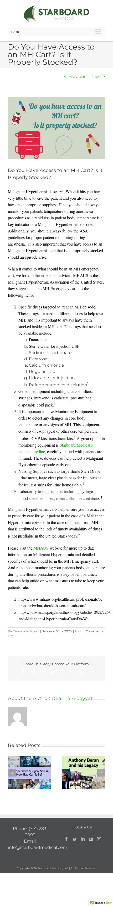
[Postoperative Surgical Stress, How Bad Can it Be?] (29, 772)
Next (96, 76)
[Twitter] (75, 839)
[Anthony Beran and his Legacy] (83, 772)
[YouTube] (91, 839)
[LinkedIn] (83, 839)
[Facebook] (66, 839)
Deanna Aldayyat (26, 631)
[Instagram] (99, 839)
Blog (78, 631)
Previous (77, 76)
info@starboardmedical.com (37, 847)
